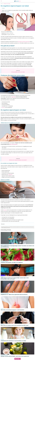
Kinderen (2, 339)
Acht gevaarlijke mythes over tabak (18, 71)
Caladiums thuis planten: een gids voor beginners (12, 262)
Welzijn (2, 3)
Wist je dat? (3, 324)
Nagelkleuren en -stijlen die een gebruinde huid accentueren (14, 294)
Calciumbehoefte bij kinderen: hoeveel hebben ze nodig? (13, 340)
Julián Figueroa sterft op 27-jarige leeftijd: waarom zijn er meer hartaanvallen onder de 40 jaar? (15, 278)
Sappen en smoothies (4, 355)
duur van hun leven (13, 144)
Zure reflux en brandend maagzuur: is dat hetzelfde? (12, 309)
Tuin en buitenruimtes (4, 261)
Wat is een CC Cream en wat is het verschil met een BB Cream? (15, 325)
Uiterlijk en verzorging (7, 3)
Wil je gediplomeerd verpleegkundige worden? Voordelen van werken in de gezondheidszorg (17, 246)
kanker (3, 107)
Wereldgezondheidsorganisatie (23, 41)
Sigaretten (13, 96)
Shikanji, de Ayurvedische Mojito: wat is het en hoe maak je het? (15, 356)
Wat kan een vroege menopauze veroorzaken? (18, 159)
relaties (5, 209)
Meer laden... (17, 358)
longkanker (10, 174)
